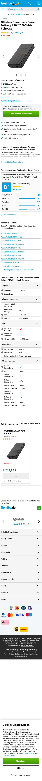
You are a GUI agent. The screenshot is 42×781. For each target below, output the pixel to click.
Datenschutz (22, 650)
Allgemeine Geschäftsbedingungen (27, 654)
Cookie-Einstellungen (14, 652)
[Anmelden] (29, 3)
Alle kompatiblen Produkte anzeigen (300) (18, 270)
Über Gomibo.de (11, 650)
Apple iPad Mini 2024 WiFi (10, 262)
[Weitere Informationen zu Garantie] (2, 290)
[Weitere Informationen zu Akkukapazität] (2, 339)
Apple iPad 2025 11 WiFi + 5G (11, 237)
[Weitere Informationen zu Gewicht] (2, 318)
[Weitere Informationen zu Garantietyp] (2, 294)
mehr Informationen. (27, 646)
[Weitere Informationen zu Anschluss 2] (2, 352)
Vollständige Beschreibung (13, 162)
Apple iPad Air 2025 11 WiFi (11, 241)
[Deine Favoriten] (34, 3)
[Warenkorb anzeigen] (38, 3)
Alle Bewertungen (10, 215)
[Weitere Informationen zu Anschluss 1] (2, 349)
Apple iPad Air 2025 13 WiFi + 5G (12, 244)
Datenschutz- (29, 753)
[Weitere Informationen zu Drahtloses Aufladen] (2, 334)
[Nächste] (38, 56)
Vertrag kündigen (9, 654)
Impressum (32, 650)
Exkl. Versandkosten (16, 481)
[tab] (17, 75)
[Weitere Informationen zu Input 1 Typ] (2, 371)
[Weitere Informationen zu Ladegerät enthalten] (2, 329)
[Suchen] (38, 9)
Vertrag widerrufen (28, 652)
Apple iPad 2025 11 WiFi (9, 233)
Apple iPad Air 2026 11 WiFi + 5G (12, 251)
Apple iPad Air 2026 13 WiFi (11, 255)
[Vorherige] (3, 56)
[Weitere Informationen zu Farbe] (2, 315)
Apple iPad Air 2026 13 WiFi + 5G (12, 259)
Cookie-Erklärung (9, 755)
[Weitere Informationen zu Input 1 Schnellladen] (2, 367)
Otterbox (4, 18)
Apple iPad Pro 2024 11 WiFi (11, 266)
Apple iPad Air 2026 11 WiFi (11, 248)
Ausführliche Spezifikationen (11, 101)
